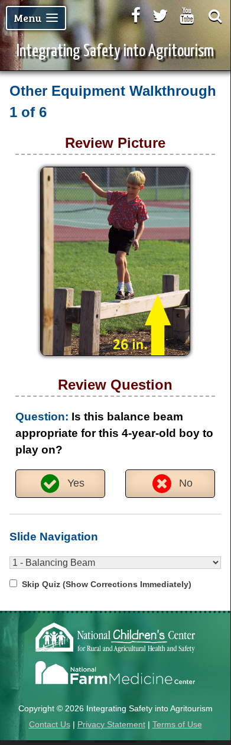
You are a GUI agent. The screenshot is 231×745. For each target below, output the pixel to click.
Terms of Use (177, 724)
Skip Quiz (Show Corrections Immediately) (106, 584)
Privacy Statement (111, 724)
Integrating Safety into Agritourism (115, 51)
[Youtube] (187, 15)
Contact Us (49, 724)
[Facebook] (136, 15)
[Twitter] (160, 15)
